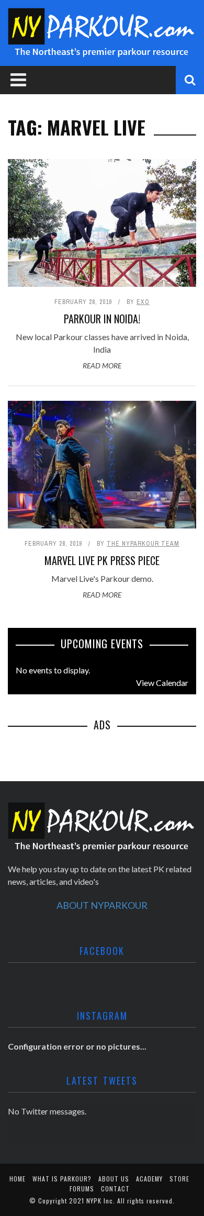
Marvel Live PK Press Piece (102, 560)
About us (113, 1178)
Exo (143, 302)
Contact (115, 1188)
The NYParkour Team (143, 543)
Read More (102, 365)
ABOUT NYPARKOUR (102, 905)
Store (179, 1178)
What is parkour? (62, 1178)
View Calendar (162, 683)
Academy (149, 1178)
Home (17, 1178)
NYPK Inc (99, 1200)
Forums (82, 1188)
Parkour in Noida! (102, 318)
